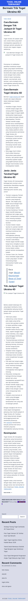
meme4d (9, 422)
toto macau (5, 570)
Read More (8, 492)
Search (4, 514)
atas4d (4, 574)
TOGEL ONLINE (7, 18)
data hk (4, 578)
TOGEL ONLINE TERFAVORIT (17, 598)
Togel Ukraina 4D (14, 97)
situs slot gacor (6, 586)
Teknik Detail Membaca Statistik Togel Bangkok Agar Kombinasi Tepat (14, 549)
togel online (5, 582)
